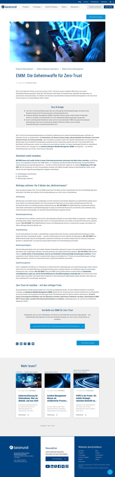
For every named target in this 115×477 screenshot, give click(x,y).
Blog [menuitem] (79, 2)
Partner (80, 459)
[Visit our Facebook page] (59, 466)
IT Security (19, 372)
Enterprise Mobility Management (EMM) (38, 292)
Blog (96, 450)
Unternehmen (99, 455)
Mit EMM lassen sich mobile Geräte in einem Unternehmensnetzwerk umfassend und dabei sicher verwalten (52, 160)
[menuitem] (111, 2)
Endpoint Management (25, 69)
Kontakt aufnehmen (95, 7)
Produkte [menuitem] (26, 7)
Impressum (81, 464)
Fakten (97, 459)
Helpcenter (98, 457)
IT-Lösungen (81, 455)
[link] (9, 7)
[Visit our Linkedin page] (52, 466)
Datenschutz (89, 464)
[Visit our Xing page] (63, 466)
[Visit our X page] (55, 466)
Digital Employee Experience (48, 69)
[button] (17, 344)
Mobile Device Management (72, 69)
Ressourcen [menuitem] (74, 7)
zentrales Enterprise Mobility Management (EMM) (57, 146)
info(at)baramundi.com (20, 461)
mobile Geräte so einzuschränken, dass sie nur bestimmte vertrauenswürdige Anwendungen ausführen (56, 254)
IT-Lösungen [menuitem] (37, 7)
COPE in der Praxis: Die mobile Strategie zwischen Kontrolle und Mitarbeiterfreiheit (86, 399)
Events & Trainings (83, 457)
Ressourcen (81, 461)
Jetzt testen (108, 7)
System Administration (31, 372)
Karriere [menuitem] (86, 2)
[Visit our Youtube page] (48, 466)
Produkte (80, 453)
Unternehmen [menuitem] (94, 2)
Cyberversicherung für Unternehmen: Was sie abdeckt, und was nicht (28, 398)
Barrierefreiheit (101, 464)
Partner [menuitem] (64, 7)
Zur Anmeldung (57, 459)
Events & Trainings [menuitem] (51, 7)
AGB (94, 464)
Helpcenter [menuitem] (104, 2)
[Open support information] (110, 472)
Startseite (81, 450)
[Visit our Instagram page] (66, 466)
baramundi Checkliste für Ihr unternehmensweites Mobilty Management (56, 326)
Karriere (97, 453)
